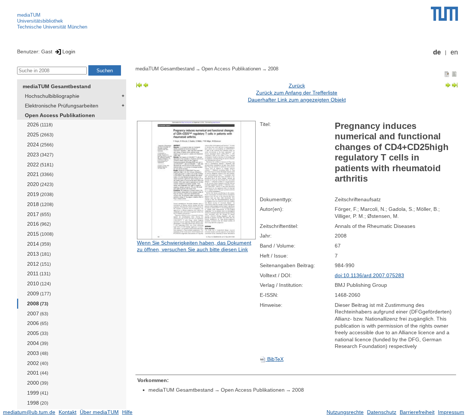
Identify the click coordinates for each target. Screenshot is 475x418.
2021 (40, 174)
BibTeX (275, 359)
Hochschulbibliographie (52, 96)
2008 (37, 303)
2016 (39, 224)
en (454, 52)
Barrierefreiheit (417, 412)
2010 (39, 283)
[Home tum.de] (444, 14)
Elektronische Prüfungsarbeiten (61, 106)
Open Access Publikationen (60, 115)
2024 (40, 144)
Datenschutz (381, 412)
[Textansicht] (454, 73)
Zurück (297, 86)
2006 (37, 323)
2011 (38, 273)
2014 (39, 244)
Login (68, 51)
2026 (40, 124)
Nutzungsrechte (345, 412)
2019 (40, 194)
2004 (37, 343)
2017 (39, 214)
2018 (40, 204)
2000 (37, 383)
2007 (37, 313)
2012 (39, 264)
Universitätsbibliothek (40, 21)
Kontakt (67, 412)
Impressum (451, 412)
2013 (39, 254)
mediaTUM (28, 15)
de (437, 52)
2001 (37, 373)
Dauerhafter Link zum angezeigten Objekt (297, 100)
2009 (39, 293)
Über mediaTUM (99, 412)
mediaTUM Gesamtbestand (57, 86)
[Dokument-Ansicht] (447, 73)
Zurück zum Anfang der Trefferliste (296, 93)
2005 (37, 333)
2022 (40, 164)
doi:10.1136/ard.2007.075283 (369, 275)
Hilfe (127, 412)
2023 (40, 154)
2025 (40, 134)
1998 (37, 403)
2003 (37, 353)
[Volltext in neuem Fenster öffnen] (196, 180)
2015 (40, 234)
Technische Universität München (52, 27)
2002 (37, 363)
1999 (37, 393)
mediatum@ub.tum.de (29, 412)
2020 (40, 184)
